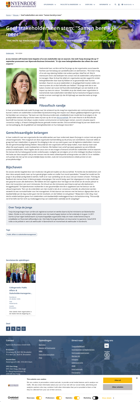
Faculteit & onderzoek (69, 4)
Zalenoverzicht (77, 363)
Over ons (88, 4)
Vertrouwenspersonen (80, 353)
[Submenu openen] (55, 4)
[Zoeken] (115, 4)
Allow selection (117, 387)
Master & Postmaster (47, 348)
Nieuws (16, 15)
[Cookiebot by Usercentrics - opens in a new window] (13, 398)
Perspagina (76, 372)
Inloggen (75, 359)
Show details (106, 398)
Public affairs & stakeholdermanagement (21, 234)
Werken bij (76, 356)
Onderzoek (10, 53)
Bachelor (42, 345)
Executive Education (46, 354)
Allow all (118, 380)
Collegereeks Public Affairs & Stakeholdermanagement (20, 291)
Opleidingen (48, 4)
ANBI (73, 366)
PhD (40, 358)
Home (8, 15)
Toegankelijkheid (78, 346)
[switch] (59, 398)
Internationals (77, 369)
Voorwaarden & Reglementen (83, 350)
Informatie (103, 4)
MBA (40, 351)
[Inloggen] (119, 4)
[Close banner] (137, 378)
